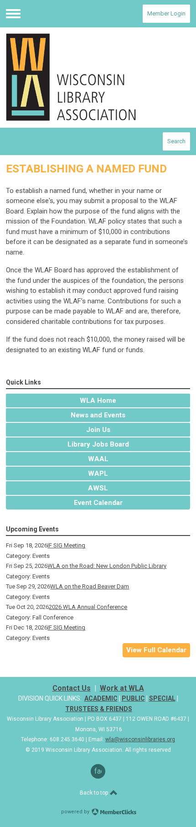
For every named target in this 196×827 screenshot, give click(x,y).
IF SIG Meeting (66, 545)
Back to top (94, 793)
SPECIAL (162, 698)
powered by (76, 812)
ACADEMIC (101, 698)
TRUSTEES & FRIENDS (98, 709)
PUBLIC (133, 698)
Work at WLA (122, 688)
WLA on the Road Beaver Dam (89, 586)
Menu (13, 14)
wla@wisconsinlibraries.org (140, 739)
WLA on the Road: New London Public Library (106, 565)
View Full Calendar (156, 650)
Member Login (166, 13)
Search (176, 141)
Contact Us (71, 688)
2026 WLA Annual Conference (88, 606)
